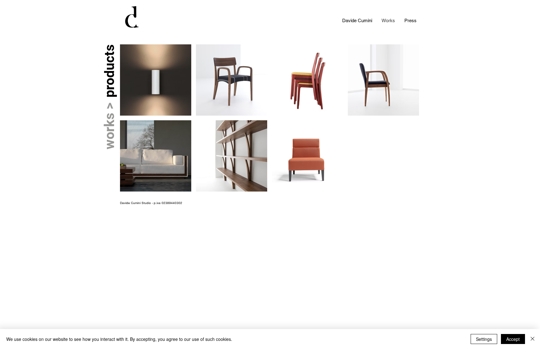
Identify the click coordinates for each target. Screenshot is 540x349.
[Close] (532, 339)
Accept (513, 339)
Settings (484, 339)
